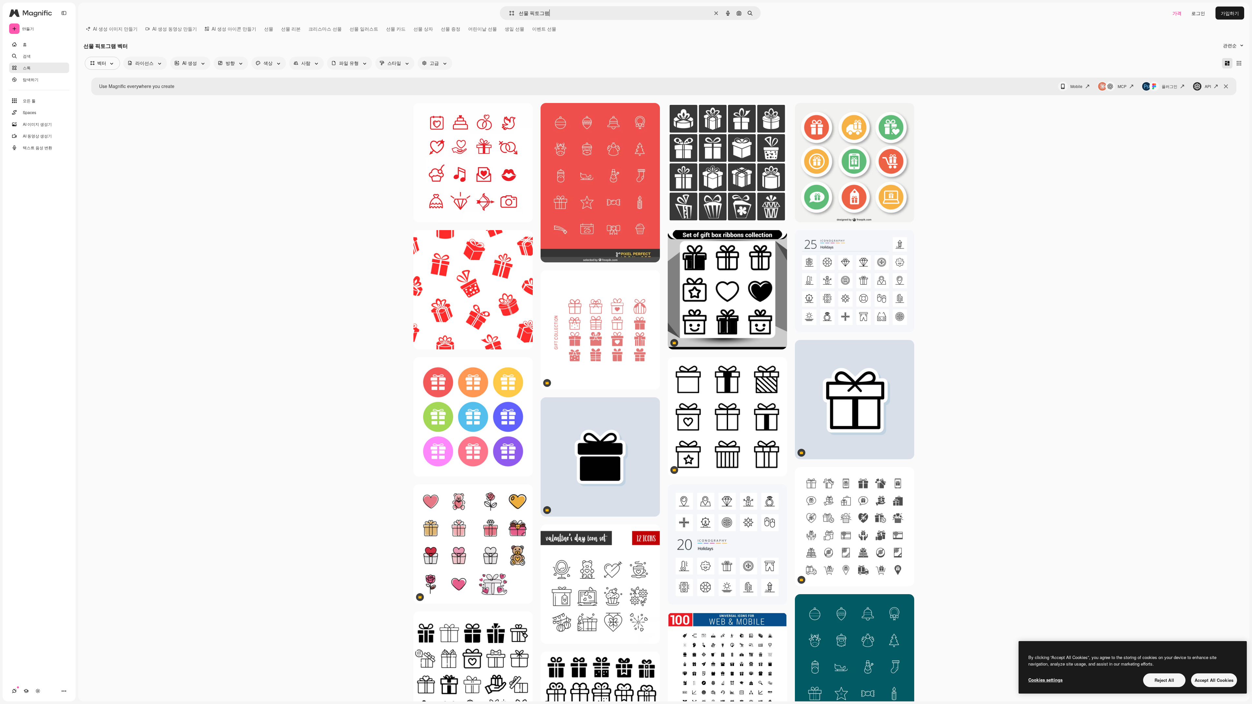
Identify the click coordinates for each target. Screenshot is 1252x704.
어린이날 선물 (482, 28)
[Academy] (26, 691)
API (1208, 86)
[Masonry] (1227, 63)
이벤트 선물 (544, 28)
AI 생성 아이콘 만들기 (234, 28)
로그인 (1198, 13)
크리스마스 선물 (325, 28)
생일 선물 (514, 28)
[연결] (14, 691)
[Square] (1239, 63)
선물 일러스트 (364, 28)
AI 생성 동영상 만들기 (174, 28)
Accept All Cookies (1214, 680)
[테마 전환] (38, 691)
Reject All (1164, 680)
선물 (268, 28)
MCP (1122, 86)
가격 (1177, 13)
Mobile (1076, 86)
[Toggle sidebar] (64, 13)
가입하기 (1230, 13)
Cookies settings (1045, 680)
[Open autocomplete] (509, 13)
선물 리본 (291, 28)
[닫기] (1226, 86)
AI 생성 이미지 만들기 (115, 28)
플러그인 (1169, 86)
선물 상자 (423, 28)
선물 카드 (396, 28)
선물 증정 (450, 28)
